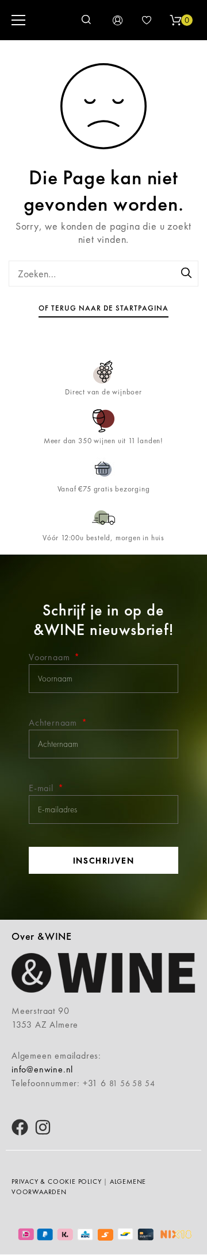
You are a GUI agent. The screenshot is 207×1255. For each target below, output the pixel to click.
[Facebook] (20, 1127)
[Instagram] (42, 1127)
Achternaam (54, 722)
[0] (175, 20)
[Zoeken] (186, 273)
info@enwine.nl (42, 1069)
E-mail (42, 788)
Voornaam (50, 657)
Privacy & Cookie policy (56, 1181)
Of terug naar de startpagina (103, 308)
